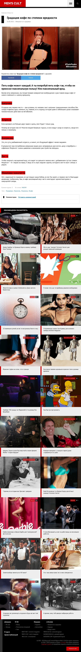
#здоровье (9, 191)
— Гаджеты (37, 625)
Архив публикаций (11, 635)
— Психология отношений (22, 627)
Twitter (30, 78)
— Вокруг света (50, 629)
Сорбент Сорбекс (46, 644)
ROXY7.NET (31, 632)
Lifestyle (49, 622)
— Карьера (49, 627)
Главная (3, 13)
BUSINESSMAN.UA (54, 634)
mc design (63, 642)
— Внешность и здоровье (53, 625)
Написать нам (73, 648)
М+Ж (16, 622)
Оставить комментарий (27, 197)
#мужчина (24, 191)
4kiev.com (28, 636)
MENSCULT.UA (53, 632)
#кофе (31, 191)
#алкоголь (17, 191)
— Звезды (7, 627)
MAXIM (24, 187)
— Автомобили (38, 627)
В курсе (7, 632)
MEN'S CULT (30, 634)
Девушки (7, 622)
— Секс (17, 629)
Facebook (11, 78)
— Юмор (17, 625)
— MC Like (7, 625)
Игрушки (37, 622)
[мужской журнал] (12, 3)
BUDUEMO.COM (54, 636)
